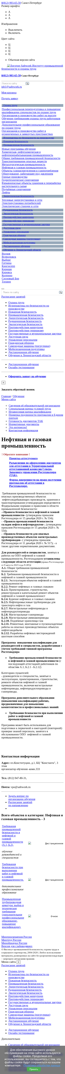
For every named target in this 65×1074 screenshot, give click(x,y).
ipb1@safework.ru (11, 86)
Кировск (7, 272)
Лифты (6, 192)
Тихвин (6, 281)
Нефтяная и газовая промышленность (24, 167)
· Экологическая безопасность (17, 213)
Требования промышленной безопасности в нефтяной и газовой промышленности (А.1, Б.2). (12, 835)
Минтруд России (11, 939)
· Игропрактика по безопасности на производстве (28, 138)
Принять (33, 1069)
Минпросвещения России (16, 936)
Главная (6, 396)
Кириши (7, 269)
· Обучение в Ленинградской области (21, 250)
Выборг (6, 259)
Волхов (6, 253)
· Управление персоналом (15, 231)
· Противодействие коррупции (18, 217)
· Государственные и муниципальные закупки (26, 224)
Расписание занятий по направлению (20, 804)
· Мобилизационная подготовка (18, 242)
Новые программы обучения (19, 148)
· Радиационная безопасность (17, 210)
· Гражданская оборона (14, 235)
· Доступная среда (11, 228)
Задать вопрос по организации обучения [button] (21, 798)
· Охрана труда (9, 105)
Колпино (7, 275)
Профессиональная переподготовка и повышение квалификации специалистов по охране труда (31, 111)
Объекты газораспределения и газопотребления (30, 170)
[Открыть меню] (2, 288)
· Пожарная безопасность (15, 141)
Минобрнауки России (14, 943)
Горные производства (14, 176)
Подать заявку (9, 98)
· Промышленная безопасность (18, 145)
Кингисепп (8, 266)
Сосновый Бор (10, 278)
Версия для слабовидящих (16, 946)
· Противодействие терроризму (18, 221)
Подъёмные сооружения (16, 189)
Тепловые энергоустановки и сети (22, 200)
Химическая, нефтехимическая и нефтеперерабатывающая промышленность (27, 154)
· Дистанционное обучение (16, 246)
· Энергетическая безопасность (18, 196)
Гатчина (6, 263)
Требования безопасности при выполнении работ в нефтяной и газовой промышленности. (13, 872)
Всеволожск (9, 256)
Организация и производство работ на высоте (29, 115)
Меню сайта (8, 399)
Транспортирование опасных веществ (24, 161)
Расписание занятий (13, 296)
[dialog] (32, 386)
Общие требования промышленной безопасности (31, 158)
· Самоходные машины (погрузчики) (21, 239)
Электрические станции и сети (20, 206)
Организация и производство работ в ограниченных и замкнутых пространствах (27, 132)
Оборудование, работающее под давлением (27, 173)
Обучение (18, 396)
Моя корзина (8, 92)
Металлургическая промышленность (23, 164)
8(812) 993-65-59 (11, 2)
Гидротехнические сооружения (20, 179)
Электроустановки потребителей (21, 203)
